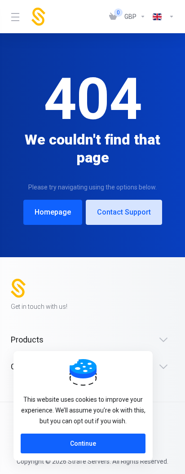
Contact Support (124, 212)
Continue (83, 443)
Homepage (53, 212)
